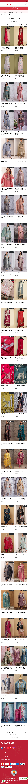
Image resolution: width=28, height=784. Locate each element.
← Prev (3, 732)
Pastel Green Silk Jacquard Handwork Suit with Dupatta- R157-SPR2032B (7, 245)
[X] (5, 747)
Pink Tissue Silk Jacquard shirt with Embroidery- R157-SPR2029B (20, 104)
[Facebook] (2, 747)
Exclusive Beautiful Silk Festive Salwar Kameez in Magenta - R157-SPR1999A (6, 640)
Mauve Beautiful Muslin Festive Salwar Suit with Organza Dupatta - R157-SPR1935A (6, 724)
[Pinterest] (8, 747)
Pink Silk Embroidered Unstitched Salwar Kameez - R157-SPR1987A (20, 583)
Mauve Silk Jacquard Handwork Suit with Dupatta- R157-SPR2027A (21, 189)
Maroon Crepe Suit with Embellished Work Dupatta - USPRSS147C (20, 358)
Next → (16, 734)
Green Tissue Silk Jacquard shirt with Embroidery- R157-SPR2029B (7, 104)
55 (25, 732)
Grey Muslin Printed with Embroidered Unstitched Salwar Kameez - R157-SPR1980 (6, 499)
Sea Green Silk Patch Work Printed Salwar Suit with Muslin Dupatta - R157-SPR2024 (20, 555)
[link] (19, 4)
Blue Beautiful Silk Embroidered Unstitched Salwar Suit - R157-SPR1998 (7, 527)
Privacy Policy (18, 780)
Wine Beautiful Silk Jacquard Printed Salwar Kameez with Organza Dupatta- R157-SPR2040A (7, 442)
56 (10, 734)
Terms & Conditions (11, 780)
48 (7, 732)
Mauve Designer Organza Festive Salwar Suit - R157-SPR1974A (20, 668)
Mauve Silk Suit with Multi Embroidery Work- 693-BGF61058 (20, 76)
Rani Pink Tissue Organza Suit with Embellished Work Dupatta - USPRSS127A (7, 358)
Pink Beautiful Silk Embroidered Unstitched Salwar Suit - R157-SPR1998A (7, 555)
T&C (24, 12)
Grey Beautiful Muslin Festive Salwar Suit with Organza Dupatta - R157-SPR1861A (7, 696)
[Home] (8, 4)
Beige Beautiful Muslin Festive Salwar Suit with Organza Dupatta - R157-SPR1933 (20, 724)
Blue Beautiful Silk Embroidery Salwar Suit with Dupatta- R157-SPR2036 (21, 414)
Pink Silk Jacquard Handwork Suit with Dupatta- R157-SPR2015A (7, 189)
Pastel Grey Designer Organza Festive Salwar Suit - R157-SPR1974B (21, 696)
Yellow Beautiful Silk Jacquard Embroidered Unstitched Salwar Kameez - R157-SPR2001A (7, 471)
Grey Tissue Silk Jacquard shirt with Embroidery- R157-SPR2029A (7, 132)
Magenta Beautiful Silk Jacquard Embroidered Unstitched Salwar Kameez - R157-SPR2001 (20, 471)
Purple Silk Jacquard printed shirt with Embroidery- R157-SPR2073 (20, 132)
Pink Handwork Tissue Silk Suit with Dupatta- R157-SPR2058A (20, 245)
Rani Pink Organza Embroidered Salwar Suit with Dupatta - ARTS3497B (7, 386)
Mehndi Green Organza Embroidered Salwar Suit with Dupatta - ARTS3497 (7, 414)
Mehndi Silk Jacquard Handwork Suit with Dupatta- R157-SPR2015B (21, 160)
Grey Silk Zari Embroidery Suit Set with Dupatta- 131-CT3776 (21, 301)
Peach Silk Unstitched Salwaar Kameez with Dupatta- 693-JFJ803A (5, 48)
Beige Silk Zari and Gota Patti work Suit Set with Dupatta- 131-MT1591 (7, 301)
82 (13, 734)
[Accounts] (24, 4)
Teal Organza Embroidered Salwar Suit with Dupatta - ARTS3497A (20, 386)
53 (20, 732)
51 (14, 732)
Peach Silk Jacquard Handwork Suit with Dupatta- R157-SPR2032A (21, 217)
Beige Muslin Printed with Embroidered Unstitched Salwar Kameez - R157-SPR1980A (20, 499)
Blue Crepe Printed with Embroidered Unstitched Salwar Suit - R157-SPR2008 (7, 583)
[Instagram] (13, 747)
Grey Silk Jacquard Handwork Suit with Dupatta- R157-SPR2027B (7, 217)
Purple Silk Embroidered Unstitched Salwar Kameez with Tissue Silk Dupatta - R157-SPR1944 (20, 611)
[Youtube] (10, 747)
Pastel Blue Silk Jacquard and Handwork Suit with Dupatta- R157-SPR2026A (7, 273)
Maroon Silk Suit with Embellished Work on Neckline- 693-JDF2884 (19, 48)
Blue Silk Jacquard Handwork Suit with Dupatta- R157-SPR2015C (7, 160)
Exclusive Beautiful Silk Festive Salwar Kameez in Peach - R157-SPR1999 (20, 640)
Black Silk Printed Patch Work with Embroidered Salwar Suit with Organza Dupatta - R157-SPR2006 (21, 527)
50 (12, 732)
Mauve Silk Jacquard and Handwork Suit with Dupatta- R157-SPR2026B (21, 273)
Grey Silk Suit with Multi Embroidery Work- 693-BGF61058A (6, 76)
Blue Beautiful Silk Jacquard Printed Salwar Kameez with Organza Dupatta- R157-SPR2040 (20, 442)
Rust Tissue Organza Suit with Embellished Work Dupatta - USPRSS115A (20, 330)
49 (9, 732)
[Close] (26, 1)
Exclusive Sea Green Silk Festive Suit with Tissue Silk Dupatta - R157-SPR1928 (7, 668)
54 (22, 732)
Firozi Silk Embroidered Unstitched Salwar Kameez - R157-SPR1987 (7, 611)
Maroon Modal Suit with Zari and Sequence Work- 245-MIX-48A (7, 330)
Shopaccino (8, 782)
